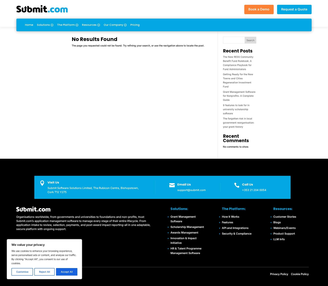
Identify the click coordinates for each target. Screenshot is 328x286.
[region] (44, 259)
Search (250, 40)
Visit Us (53, 182)
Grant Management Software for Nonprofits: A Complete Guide (239, 95)
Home (29, 25)
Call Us (247, 184)
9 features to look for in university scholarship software (236, 109)
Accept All (67, 271)
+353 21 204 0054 (254, 190)
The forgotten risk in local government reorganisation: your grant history (238, 122)
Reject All (44, 271)
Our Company (113, 25)
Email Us (184, 184)
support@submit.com (191, 190)
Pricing (135, 25)
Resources (89, 25)
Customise (22, 271)
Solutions (43, 25)
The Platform (66, 25)
